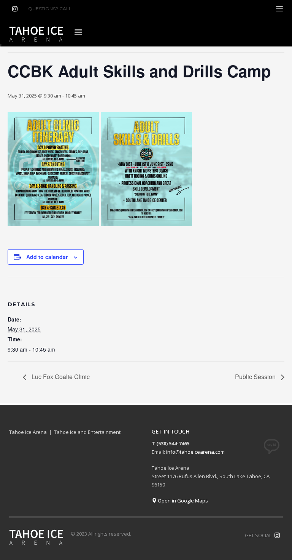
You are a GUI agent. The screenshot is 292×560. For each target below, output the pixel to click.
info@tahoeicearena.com (195, 451)
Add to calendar (47, 257)
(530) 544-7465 (92, 8)
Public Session (256, 376)
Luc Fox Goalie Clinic (60, 376)
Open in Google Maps (182, 500)
